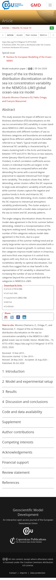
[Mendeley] (6, 317)
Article (10, 35)
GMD (36, 5)
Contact (13, 573)
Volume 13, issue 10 (21, 28)
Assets (20, 35)
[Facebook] (18, 317)
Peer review (31, 35)
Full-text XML (11, 293)
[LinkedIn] (24, 317)
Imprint (23, 573)
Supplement (11, 297)
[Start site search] (52, 28)
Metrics (43, 35)
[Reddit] (12, 317)
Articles (5, 28)
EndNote (9, 306)
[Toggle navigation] (50, 5)
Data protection (37, 573)
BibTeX (8, 302)
